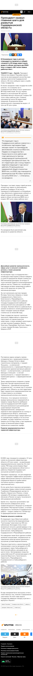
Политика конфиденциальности (9, 648)
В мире (18, 629)
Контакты (9, 644)
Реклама (14, 657)
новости (4, 629)
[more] (30, 180)
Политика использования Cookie (10, 650)
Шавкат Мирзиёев (6, 604)
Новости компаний (6, 657)
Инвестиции (17, 607)
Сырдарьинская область (17, 604)
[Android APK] (6, 661)
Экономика (26, 629)
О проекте (4, 644)
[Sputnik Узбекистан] (5, 12)
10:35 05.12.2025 (5, 31)
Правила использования (7, 646)
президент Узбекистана (7, 607)
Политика (11, 629)
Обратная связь (21, 657)
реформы (27, 604)
